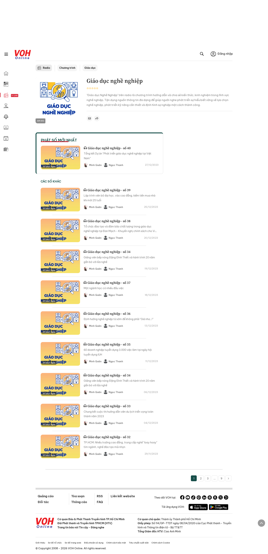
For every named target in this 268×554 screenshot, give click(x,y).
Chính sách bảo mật (116, 542)
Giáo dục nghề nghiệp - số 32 (109, 437)
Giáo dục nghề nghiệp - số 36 (109, 313)
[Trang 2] (228, 478)
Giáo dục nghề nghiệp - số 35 (109, 344)
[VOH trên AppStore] (198, 507)
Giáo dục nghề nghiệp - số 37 (109, 282)
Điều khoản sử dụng (93, 542)
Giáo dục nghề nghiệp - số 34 (109, 251)
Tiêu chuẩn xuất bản (139, 542)
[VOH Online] (45, 523)
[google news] (209, 498)
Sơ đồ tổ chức (55, 542)
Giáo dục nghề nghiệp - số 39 (109, 190)
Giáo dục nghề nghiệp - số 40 (109, 148)
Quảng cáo (46, 496)
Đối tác (43, 502)
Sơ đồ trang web (73, 542)
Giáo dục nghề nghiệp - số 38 (109, 221)
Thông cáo (79, 502)
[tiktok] (193, 498)
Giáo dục (90, 68)
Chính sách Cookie (161, 542)
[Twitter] (220, 498)
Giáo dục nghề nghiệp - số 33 (109, 406)
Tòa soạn (77, 496)
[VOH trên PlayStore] (218, 507)
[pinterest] (199, 498)
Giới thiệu (40, 542)
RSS (100, 496)
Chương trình (67, 68)
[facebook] (182, 498)
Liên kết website (123, 496)
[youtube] (188, 498)
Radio (46, 68)
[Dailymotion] (226, 498)
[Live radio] (21, 96)
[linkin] (204, 498)
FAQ (100, 502)
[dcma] (215, 498)
